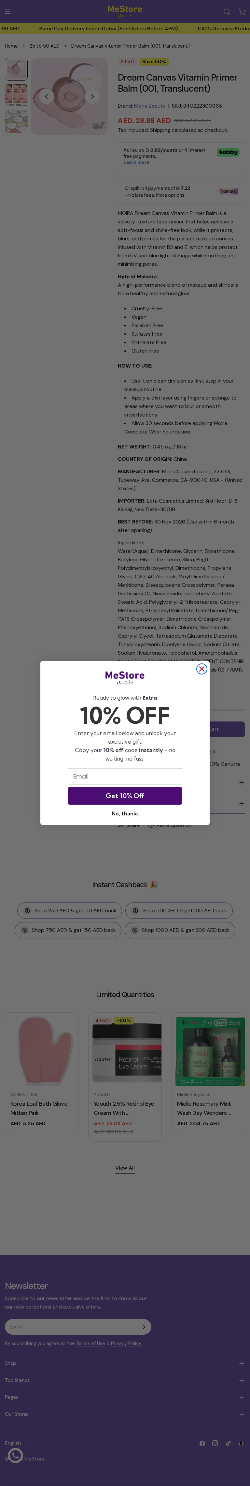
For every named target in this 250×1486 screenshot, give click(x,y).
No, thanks (125, 813)
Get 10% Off (125, 796)
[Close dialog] (202, 669)
